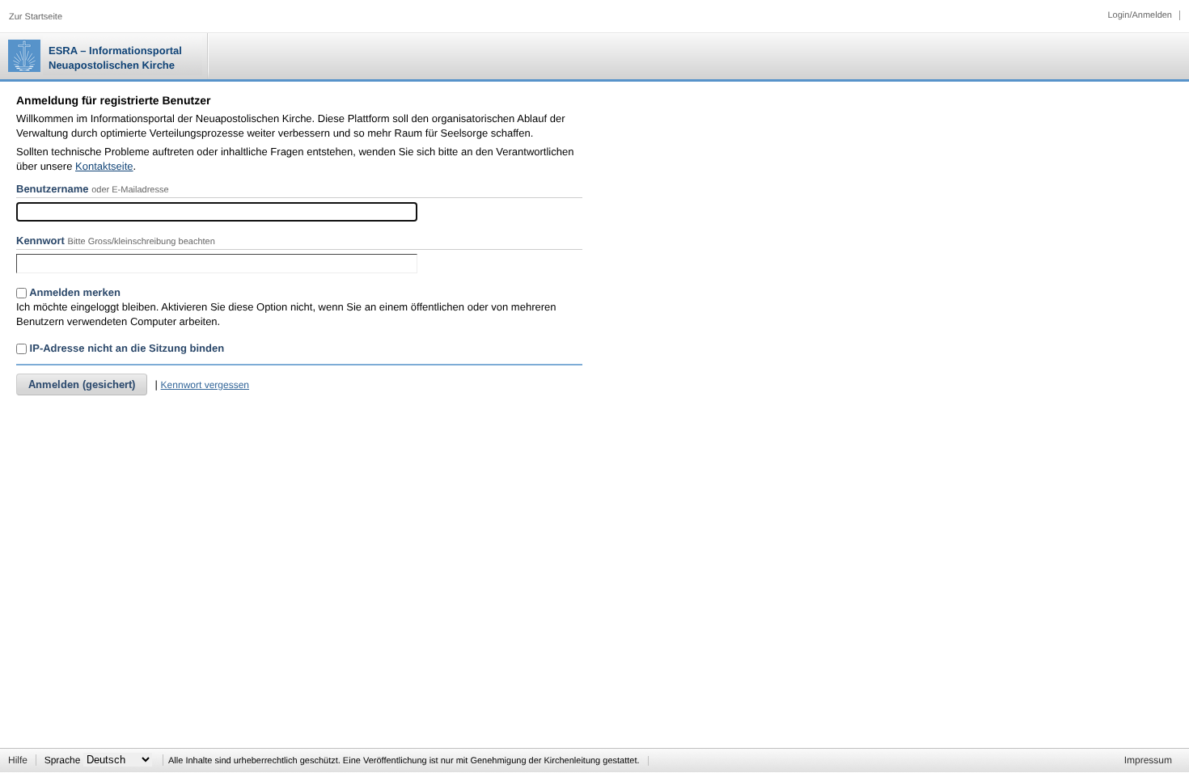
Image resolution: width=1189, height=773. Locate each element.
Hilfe (18, 760)
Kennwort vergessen (205, 385)
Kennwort (40, 240)
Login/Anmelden (1139, 15)
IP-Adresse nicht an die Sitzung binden (125, 348)
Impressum (1148, 760)
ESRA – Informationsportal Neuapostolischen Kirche (115, 57)
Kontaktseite (104, 166)
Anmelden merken (74, 292)
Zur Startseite (35, 17)
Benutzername (52, 189)
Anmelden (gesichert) (81, 384)
